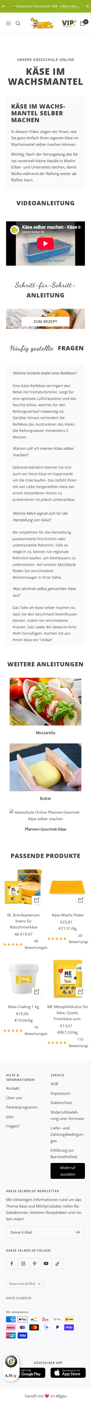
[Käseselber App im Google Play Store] (28, 1373)
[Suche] (18, 23)
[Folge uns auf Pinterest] (34, 1263)
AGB (54, 1083)
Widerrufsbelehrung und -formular (67, 1115)
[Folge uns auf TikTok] (57, 1263)
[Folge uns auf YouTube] (46, 1263)
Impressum (60, 1093)
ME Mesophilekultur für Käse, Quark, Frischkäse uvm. (67, 1012)
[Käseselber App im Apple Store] (68, 1373)
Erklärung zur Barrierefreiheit (64, 1153)
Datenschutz (61, 1102)
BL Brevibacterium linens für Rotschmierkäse (23, 921)
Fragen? (12, 1125)
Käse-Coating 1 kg (23, 1006)
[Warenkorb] (82, 23)
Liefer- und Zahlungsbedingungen (67, 1134)
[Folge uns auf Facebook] (11, 1263)
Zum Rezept (45, 321)
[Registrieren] (78, 1232)
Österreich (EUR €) (22, 1284)
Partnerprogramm (22, 1107)
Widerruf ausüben (67, 1171)
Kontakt (12, 1088)
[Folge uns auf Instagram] (23, 1263)
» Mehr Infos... (69, 6)
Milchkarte (67, 564)
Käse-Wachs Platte (67, 914)
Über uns (14, 1097)
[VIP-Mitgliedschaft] (65, 22)
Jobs (9, 1116)
